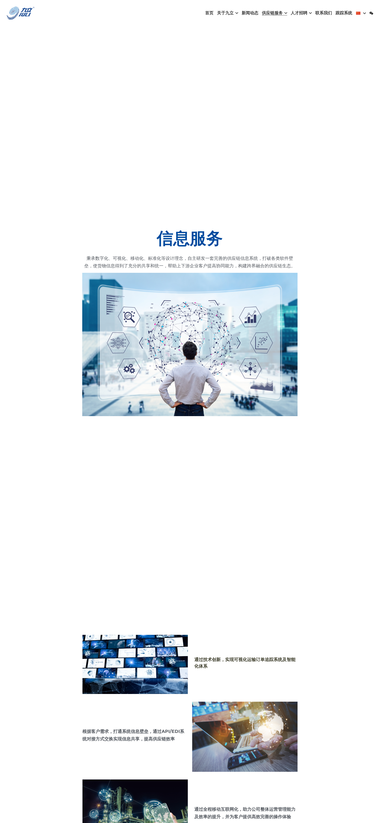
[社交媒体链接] (371, 13)
